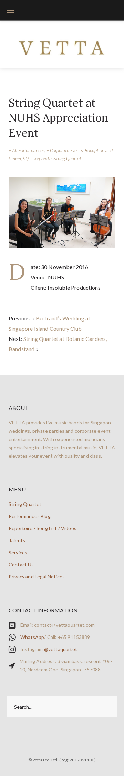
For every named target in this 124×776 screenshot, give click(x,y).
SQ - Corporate (37, 158)
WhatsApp (32, 637)
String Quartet (67, 158)
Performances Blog (30, 516)
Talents (17, 540)
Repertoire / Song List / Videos (42, 528)
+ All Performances (27, 150)
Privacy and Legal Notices (37, 576)
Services (18, 552)
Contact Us (21, 564)
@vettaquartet (60, 649)
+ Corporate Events (64, 150)
